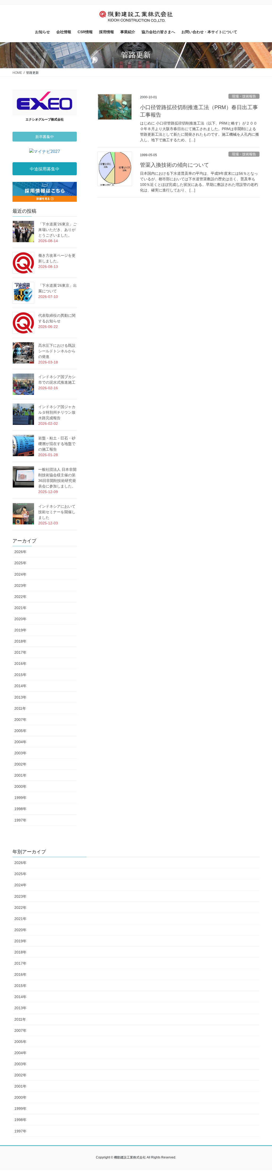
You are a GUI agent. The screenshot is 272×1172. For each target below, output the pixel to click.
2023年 (20, 585)
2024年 (20, 574)
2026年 (20, 552)
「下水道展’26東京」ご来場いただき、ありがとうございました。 (57, 229)
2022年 (20, 596)
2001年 (20, 775)
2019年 (20, 630)
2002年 (20, 764)
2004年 (20, 742)
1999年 (20, 797)
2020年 (20, 619)
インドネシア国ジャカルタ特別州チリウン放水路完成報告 (56, 412)
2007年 (20, 719)
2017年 (20, 652)
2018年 (20, 641)
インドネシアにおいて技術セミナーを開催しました (56, 512)
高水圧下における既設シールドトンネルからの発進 (56, 351)
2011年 (20, 708)
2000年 (20, 786)
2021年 (20, 608)
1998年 (20, 809)
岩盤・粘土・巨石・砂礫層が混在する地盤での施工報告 (56, 443)
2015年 (20, 675)
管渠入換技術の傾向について (174, 165)
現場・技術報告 (244, 96)
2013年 (20, 697)
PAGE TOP (260, 1132)
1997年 (20, 820)
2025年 (20, 563)
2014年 (20, 686)
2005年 (20, 731)
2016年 (20, 663)
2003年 (20, 753)
